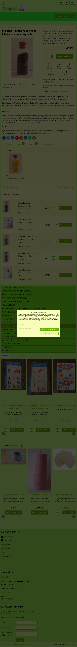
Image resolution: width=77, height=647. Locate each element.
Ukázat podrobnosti (24, 328)
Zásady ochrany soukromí (26, 324)
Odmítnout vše (49, 333)
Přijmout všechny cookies (49, 329)
